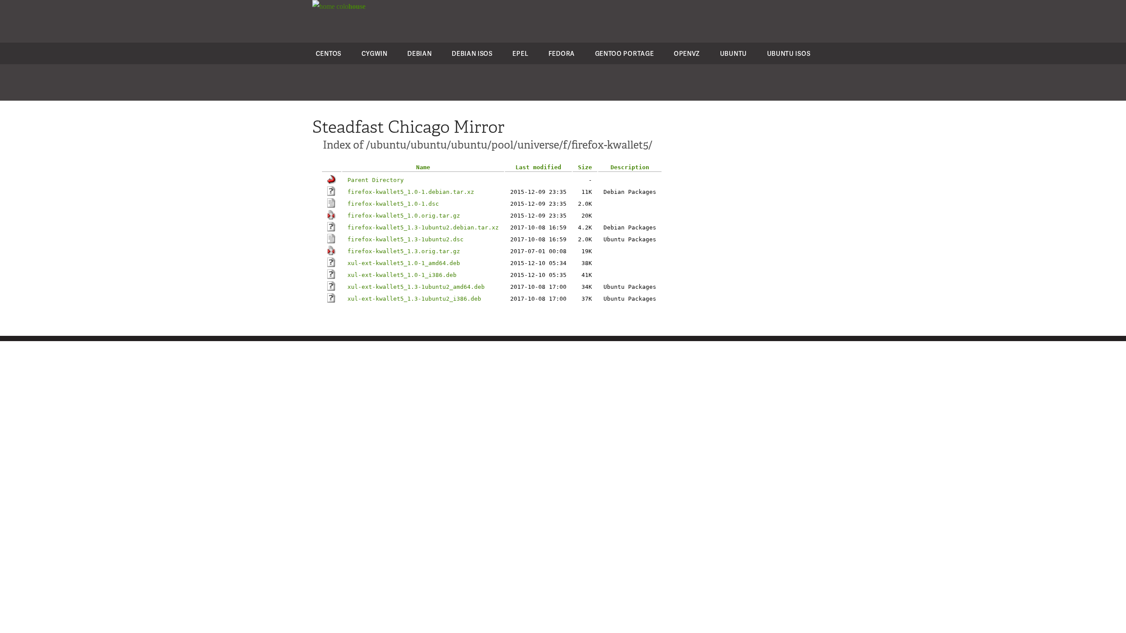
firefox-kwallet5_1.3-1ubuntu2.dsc (405, 239)
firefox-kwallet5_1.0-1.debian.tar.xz (410, 192)
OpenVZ (687, 53)
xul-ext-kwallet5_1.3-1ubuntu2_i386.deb (414, 298)
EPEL (520, 53)
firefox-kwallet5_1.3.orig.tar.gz (403, 251)
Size (585, 167)
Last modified (538, 167)
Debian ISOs (472, 53)
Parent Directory (375, 180)
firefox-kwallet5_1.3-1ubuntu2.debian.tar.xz (423, 227)
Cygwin (375, 53)
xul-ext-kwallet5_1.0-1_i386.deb (402, 275)
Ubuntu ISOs (789, 53)
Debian (419, 53)
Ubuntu (733, 53)
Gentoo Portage (624, 53)
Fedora (561, 53)
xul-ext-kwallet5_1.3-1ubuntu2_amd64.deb (416, 287)
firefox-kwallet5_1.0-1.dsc (393, 203)
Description (630, 167)
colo (350, 6)
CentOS (328, 53)
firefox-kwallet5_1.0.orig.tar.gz (403, 215)
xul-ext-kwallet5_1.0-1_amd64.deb (403, 263)
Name (423, 167)
